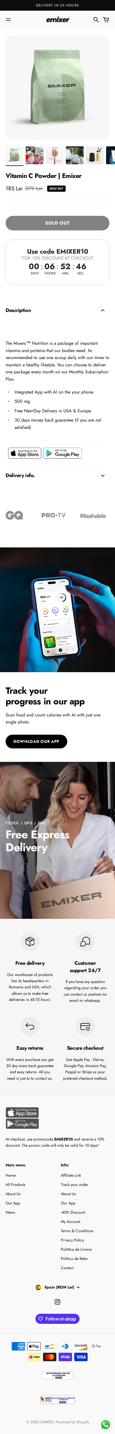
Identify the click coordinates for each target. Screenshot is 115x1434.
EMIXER (46, 1422)
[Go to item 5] (95, 155)
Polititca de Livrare (76, 1249)
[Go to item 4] (75, 155)
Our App (13, 1203)
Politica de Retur (74, 1258)
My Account (70, 1221)
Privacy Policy (72, 1240)
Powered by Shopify (72, 1422)
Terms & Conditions (77, 1231)
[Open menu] (8, 20)
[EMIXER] (57, 19)
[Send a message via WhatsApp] (105, 1424)
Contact (67, 1268)
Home (11, 1175)
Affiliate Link (71, 1175)
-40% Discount (73, 1212)
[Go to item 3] (55, 155)
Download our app (36, 741)
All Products (15, 1184)
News (10, 1212)
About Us (13, 1194)
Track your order (74, 1184)
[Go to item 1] (14, 155)
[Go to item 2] (35, 155)
